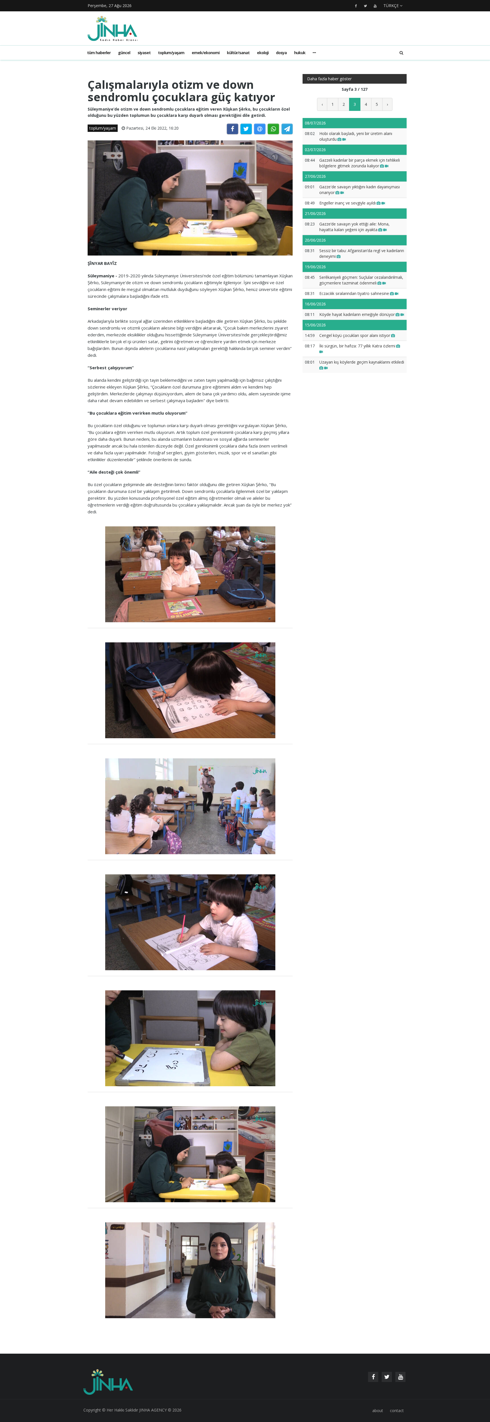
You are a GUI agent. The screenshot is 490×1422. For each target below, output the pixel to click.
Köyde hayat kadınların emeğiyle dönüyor (357, 314)
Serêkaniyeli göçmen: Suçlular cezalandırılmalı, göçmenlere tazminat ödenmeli (361, 280)
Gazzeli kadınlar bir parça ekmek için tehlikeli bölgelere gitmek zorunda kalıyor (359, 162)
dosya (281, 52)
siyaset (144, 52)
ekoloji (263, 52)
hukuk (299, 52)
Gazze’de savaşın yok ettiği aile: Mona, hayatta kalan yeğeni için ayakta (354, 226)
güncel (124, 52)
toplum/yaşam (171, 52)
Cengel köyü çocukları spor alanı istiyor (354, 335)
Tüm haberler (99, 52)
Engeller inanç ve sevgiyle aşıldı (347, 203)
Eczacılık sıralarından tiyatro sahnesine (354, 293)
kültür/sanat (238, 52)
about (377, 1410)
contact (397, 1410)
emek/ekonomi (205, 52)
